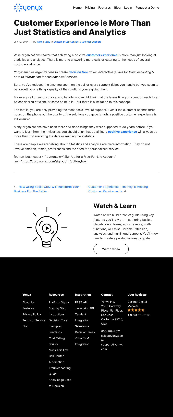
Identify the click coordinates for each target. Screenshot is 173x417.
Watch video (111, 249)
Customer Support (90, 41)
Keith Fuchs (43, 41)
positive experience (122, 131)
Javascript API (84, 308)
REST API (81, 302)
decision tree (78, 72)
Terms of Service (33, 320)
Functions (55, 332)
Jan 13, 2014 (21, 41)
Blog (25, 326)
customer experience (102, 55)
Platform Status (59, 302)
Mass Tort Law (59, 350)
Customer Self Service (66, 41)
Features (28, 308)
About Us (28, 302)
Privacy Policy (31, 314)
